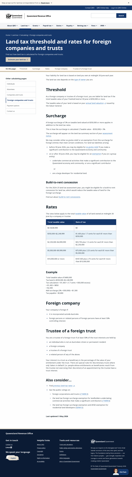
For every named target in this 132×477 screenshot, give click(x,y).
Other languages (64, 458)
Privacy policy (41, 448)
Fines (93, 26)
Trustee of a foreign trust (82, 69)
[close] (128, 3)
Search (121, 16)
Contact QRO (89, 8)
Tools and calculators (66, 444)
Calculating (24, 35)
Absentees (11, 89)
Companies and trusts (15, 95)
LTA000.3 (84, 394)
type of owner (80, 79)
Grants (35, 26)
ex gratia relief (92, 147)
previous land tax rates (62, 386)
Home (8, 35)
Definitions (62, 455)
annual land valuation (95, 103)
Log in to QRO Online (118, 8)
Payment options (13, 106)
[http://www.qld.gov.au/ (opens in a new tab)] (108, 441)
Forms (61, 451)
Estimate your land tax (17, 59)
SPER (102, 26)
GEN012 (79, 407)
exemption (96, 154)
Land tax (24, 26)
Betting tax (81, 26)
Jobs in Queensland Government (69, 461)
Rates (47, 69)
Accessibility (40, 461)
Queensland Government (98, 469)
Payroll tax (47, 26)
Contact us (11, 111)
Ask (118, 472)
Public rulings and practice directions (70, 448)
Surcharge (36, 69)
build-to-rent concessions (69, 197)
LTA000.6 (106, 401)
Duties (58, 26)
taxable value (80, 213)
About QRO (11, 26)
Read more (45, 3)
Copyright (40, 451)
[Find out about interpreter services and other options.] (19, 457)
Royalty (69, 26)
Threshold (23, 69)
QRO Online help (103, 8)
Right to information (43, 458)
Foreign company (61, 69)
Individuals (11, 84)
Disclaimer (40, 455)
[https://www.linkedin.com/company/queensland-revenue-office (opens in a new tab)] (9, 448)
